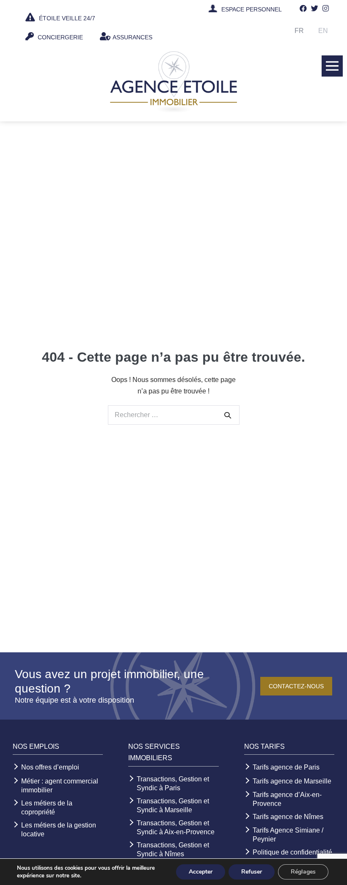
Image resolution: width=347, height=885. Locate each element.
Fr (299, 30)
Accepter (200, 872)
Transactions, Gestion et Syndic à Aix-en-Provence (176, 827)
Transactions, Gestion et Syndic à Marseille (173, 805)
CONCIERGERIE (59, 37)
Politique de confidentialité (292, 852)
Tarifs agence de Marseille (292, 781)
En (323, 30)
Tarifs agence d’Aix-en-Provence (287, 799)
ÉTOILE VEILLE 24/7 (66, 18)
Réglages (303, 872)
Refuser (251, 872)
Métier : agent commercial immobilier (59, 786)
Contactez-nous (296, 686)
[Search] (227, 415)
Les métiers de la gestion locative (58, 830)
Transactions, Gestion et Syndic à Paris (173, 783)
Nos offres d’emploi (50, 767)
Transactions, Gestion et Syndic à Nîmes (173, 849)
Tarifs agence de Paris (286, 767)
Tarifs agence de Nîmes (288, 816)
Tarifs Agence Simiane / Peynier (288, 835)
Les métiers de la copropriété (46, 808)
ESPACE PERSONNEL (251, 9)
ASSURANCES (132, 37)
